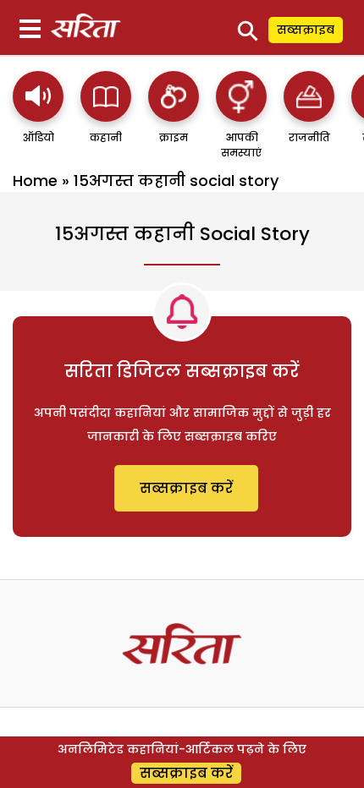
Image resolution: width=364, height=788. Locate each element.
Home (35, 180)
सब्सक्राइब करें (186, 488)
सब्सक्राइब (305, 29)
